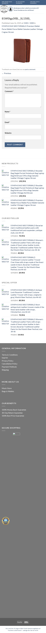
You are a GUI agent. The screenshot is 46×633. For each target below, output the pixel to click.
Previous (6, 73)
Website (8, 133)
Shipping (5, 370)
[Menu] (40, 9)
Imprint (5, 358)
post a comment (30, 69)
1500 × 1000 (29, 23)
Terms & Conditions (10, 355)
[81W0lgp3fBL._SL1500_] (23, 50)
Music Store (7, 388)
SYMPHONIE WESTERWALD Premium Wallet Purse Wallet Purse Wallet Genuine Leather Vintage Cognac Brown (22, 29)
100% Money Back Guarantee (14, 410)
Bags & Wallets (8, 391)
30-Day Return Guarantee (12, 413)
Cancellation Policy (9, 364)
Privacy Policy (7, 361)
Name (7, 112)
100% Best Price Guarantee (13, 416)
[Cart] (44, 9)
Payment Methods (9, 367)
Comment (9, 91)
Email (7, 122)
